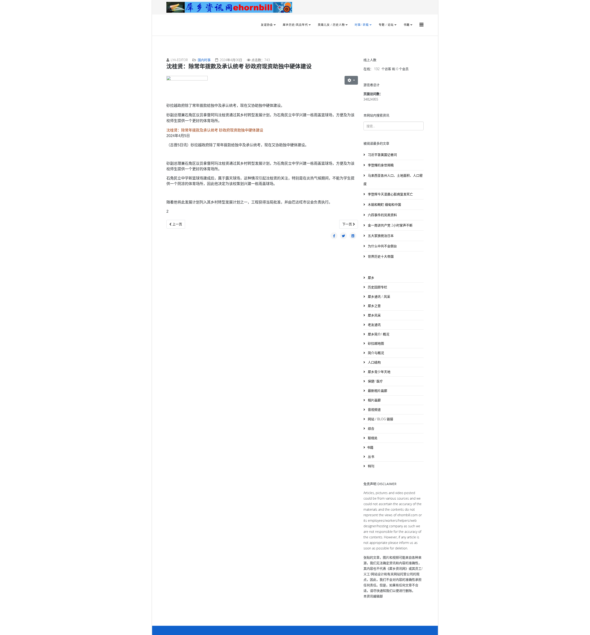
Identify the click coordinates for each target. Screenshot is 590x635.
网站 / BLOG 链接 (380, 419)
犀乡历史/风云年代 (296, 25)
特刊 (370, 466)
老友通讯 (374, 324)
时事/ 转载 (362, 25)
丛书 (370, 456)
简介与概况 (375, 353)
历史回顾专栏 (377, 287)
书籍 (407, 25)
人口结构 (374, 362)
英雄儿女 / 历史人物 (332, 25)
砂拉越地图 (375, 343)
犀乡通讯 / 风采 (378, 296)
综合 (370, 428)
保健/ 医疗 (375, 381)
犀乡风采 (374, 315)
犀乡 (370, 277)
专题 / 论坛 (386, 25)
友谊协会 (267, 25)
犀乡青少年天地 (378, 372)
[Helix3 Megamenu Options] (421, 25)
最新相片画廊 (377, 390)
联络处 (372, 438)
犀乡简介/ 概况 (378, 334)
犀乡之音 (374, 306)
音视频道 (374, 409)
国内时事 (204, 60)
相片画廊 (374, 400)
